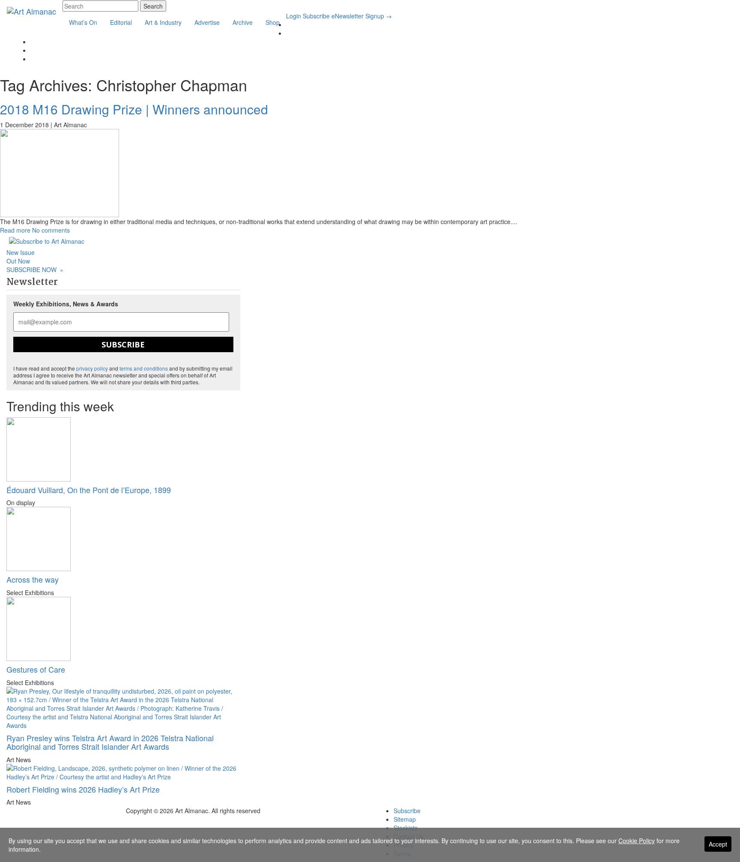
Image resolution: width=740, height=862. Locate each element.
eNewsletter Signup (361, 16)
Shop (273, 22)
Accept (718, 844)
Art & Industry (163, 22)
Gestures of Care (35, 669)
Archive (243, 22)
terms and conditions (143, 368)
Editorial (121, 22)
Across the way (32, 579)
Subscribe (316, 16)
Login (293, 16)
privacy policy (92, 368)
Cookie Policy (636, 840)
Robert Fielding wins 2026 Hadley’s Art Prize (83, 789)
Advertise (207, 22)
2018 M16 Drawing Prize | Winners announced (134, 109)
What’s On (83, 22)
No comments (51, 230)
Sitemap (405, 819)
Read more (15, 230)
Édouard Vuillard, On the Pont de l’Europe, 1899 (88, 489)
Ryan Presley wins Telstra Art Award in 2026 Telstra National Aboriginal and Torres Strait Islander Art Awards (110, 742)
